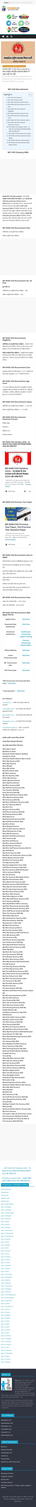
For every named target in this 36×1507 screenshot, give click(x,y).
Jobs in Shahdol (6, 1336)
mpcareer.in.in (6, 1432)
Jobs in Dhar (5, 1248)
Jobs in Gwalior (6, 1257)
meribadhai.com (8, 709)
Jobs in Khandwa (6, 1274)
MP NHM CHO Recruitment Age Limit (18, 117)
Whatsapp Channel (7, 1473)
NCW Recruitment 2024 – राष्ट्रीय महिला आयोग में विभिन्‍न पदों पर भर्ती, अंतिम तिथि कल (17, 1179)
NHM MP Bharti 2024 (22, 79)
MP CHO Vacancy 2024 (15, 100)
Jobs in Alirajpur (6, 1207)
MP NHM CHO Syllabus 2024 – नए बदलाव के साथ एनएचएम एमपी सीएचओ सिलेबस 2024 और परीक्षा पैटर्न (20, 129)
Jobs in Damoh (5, 1239)
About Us (4, 1447)
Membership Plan (6, 1450)
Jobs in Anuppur (6, 1210)
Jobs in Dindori (6, 1251)
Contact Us (4, 1456)
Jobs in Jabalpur (6, 1265)
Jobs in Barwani (6, 1219)
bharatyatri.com (8, 715)
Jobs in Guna (5, 1254)
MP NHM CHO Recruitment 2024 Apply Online (19, 144)
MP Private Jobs (6, 1189)
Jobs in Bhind (5, 1224)
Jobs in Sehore (5, 1330)
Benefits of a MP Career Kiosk (10, 1462)
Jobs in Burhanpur (7, 1230)
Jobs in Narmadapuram (8, 1295)
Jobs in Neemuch (6, 1300)
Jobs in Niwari (5, 1303)
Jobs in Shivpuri (6, 1344)
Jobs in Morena (6, 1292)
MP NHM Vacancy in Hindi (9, 79)
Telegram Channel (7, 1476)
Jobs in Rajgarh (6, 1315)
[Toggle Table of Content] (29, 94)
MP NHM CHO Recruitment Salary (19, 120)
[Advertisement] (18, 176)
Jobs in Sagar (5, 1324)
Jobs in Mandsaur (6, 1286)
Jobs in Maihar (5, 1280)
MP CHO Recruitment (15, 97)
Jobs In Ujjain (5, 1356)
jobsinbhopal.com (7, 1435)
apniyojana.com (8, 721)
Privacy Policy (5, 1459)
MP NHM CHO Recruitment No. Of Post (19, 105)
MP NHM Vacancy (27, 76)
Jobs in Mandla (6, 1283)
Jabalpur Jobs (5, 1198)
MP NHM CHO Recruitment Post (18, 102)
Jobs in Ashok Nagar (7, 1213)
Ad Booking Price (6, 1453)
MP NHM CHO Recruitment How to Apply (20, 137)
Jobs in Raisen (5, 1312)
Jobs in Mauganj (6, 1289)
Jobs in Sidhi (5, 1347)
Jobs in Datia (5, 1242)
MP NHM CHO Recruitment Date (19, 140)
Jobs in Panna (5, 1309)
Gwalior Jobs (5, 1201)
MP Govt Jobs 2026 (20, 66)
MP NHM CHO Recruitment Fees (18, 113)
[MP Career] (3, 37)
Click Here (26, 619)
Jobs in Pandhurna (7, 1306)
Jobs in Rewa (5, 1321)
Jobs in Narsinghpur (7, 1298)
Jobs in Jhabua (5, 1268)
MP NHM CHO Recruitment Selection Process (16, 124)
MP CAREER (16, 76)
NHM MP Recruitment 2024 (16, 81)
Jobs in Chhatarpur (7, 1233)
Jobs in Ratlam (5, 1318)
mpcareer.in (6, 702)
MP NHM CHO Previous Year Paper (20, 133)
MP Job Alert (5, 1479)
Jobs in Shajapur (6, 1338)
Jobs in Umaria (5, 1359)
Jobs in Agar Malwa (7, 1204)
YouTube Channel (6, 1482)
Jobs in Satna (5, 1327)
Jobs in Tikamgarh (7, 1353)
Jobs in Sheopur (6, 1341)
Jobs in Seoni (5, 1333)
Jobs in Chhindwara (7, 1236)
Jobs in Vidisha (5, 1362)
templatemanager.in (9, 727)
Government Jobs (8, 66)
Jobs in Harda (5, 1260)
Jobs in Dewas (5, 1245)
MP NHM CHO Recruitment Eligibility (16, 110)
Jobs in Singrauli (6, 1350)
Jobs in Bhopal (5, 1227)
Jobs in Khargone (6, 1277)
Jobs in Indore (5, 1262)
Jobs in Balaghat (6, 1216)
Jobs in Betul (5, 1221)
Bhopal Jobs (5, 1192)
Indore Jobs (4, 1195)
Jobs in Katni (5, 1271)
